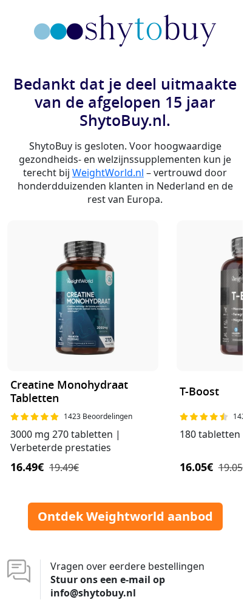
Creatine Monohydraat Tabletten (69, 392)
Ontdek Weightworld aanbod (125, 516)
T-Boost (199, 392)
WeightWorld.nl (108, 172)
